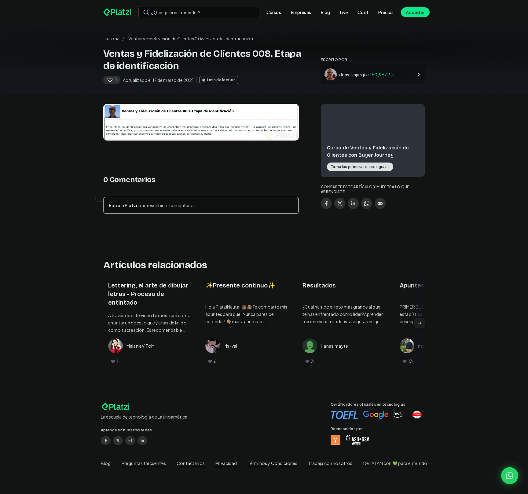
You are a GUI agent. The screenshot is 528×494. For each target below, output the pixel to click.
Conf (363, 12)
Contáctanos (191, 463)
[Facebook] (106, 440)
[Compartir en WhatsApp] (366, 203)
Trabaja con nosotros (330, 463)
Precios (386, 12)
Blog (325, 12)
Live (344, 12)
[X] (118, 440)
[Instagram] (130, 440)
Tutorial (112, 38)
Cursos (273, 12)
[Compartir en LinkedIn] (353, 203)
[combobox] (198, 12)
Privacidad (226, 463)
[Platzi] (117, 12)
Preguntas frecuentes (144, 463)
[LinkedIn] (142, 440)
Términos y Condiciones (272, 463)
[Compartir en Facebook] (326, 203)
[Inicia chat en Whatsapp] (509, 475)
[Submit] (146, 12)
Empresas (301, 12)
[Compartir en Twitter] (339, 203)
